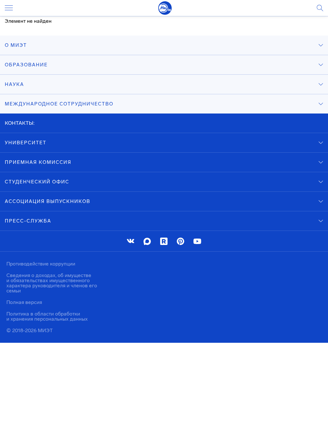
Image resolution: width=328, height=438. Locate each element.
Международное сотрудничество (59, 104)
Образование (26, 65)
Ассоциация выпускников (47, 201)
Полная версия (24, 302)
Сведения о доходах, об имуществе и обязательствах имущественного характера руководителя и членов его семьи (51, 283)
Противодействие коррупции (40, 264)
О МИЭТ (16, 45)
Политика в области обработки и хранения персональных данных (47, 316)
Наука (14, 84)
